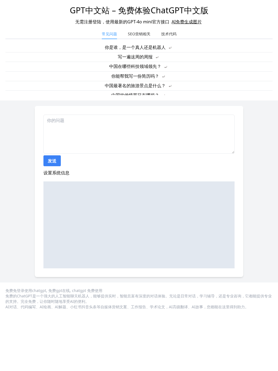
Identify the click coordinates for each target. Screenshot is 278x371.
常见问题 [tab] (109, 33)
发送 (52, 161)
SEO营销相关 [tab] (139, 33)
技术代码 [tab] (168, 33)
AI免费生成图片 (187, 22)
